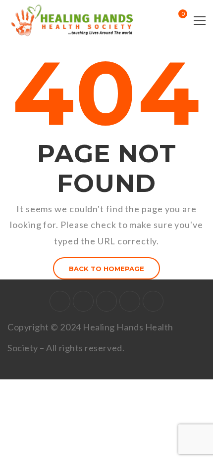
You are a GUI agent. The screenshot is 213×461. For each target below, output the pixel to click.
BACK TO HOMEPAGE (106, 269)
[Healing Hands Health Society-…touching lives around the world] (74, 19)
